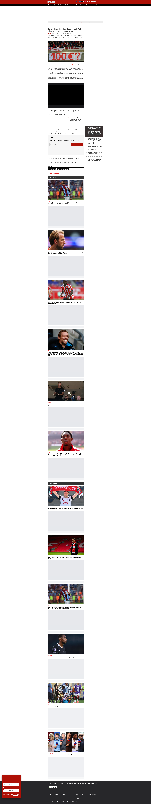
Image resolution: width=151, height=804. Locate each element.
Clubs (93, 4)
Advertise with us (92, 794)
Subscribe (92, 1)
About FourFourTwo (79, 794)
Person (50, 25)
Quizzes (88, 4)
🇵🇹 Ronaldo (83, 22)
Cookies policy (91, 791)
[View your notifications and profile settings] (101, 2)
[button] (103, 1)
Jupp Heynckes (59, 25)
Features (82, 4)
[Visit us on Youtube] (84, 1)
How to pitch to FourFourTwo (67, 797)
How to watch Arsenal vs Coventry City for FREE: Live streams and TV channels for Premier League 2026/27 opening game (94, 141)
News (73, 4)
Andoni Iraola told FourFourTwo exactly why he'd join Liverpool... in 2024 (95, 148)
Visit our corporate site (92, 783)
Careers (63, 794)
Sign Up (11, 790)
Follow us (75, 64)
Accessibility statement (53, 794)
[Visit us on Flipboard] (87, 1)
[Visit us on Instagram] (85, 1)
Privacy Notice (54, 149)
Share (51, 64)
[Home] (48, 5)
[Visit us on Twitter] (82, 1)
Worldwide (51, 797)
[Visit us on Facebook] (80, 1)
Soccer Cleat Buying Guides (57, 4)
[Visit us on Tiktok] (89, 1)
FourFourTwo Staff (56, 33)
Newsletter (67, 4)
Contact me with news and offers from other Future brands (11, 787)
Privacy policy (78, 791)
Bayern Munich (52, 169)
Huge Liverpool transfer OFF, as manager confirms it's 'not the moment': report (95, 153)
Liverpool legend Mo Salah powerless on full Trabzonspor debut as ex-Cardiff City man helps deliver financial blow (94, 160)
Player (54, 25)
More (97, 4)
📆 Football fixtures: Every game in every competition (66, 22)
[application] (66, 95)
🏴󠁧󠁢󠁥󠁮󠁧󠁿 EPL (90, 22)
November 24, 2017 (74, 122)
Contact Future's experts (67, 791)
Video (77, 4)
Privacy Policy (15, 795)
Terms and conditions (53, 791)
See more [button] (64, 127)
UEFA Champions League (62, 169)
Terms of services (65, 148)
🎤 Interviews (97, 22)
